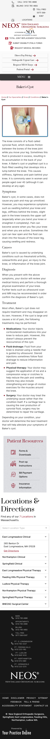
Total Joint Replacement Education (27, 38)
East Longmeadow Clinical (16, 536)
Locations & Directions (20, 505)
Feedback (16, 702)
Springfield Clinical (12, 563)
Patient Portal (23, 69)
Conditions (34, 97)
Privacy (31, 698)
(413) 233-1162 (20, 649)
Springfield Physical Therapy (17, 597)
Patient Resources (25, 441)
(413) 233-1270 (20, 667)
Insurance (25, 485)
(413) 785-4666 (30, 2)
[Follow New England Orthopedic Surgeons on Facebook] (16, 687)
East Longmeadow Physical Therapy (21, 570)
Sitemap (43, 698)
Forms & (25, 452)
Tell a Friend (32, 702)
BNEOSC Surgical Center (15, 604)
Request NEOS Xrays (23, 65)
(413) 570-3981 (20, 661)
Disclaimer (17, 698)
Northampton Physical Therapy (19, 590)
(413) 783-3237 (20, 644)
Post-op (25, 463)
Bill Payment (25, 474)
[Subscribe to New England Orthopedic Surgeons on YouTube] (34, 687)
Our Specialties (15, 97)
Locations (27, 20)
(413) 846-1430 (20, 655)
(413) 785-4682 (31, 6)
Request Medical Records (27, 48)
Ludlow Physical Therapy (15, 583)
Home (3, 97)
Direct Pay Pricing (23, 55)
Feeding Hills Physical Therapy (18, 577)
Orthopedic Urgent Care (23, 60)
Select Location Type (13, 528)
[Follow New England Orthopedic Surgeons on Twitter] (25, 687)
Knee (26, 97)
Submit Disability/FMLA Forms (27, 43)
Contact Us (41, 705)
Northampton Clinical (13, 557)
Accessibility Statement (17, 705)
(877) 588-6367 (21, 635)
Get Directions (11, 550)
